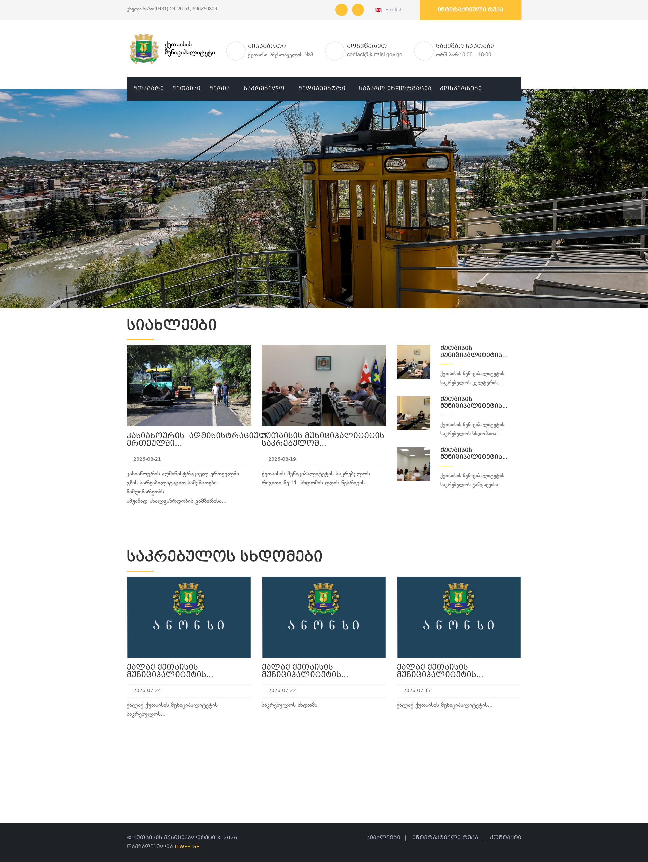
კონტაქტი (505, 838)
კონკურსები (461, 88)
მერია (219, 88)
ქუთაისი (186, 88)
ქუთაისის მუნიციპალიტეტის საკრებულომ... (323, 440)
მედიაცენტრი (322, 88)
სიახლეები (383, 838)
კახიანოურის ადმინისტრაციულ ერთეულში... (197, 440)
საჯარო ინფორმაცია (395, 88)
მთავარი (148, 88)
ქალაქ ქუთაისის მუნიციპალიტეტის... (170, 671)
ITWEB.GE (187, 847)
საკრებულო (264, 88)
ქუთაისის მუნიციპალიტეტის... (473, 352)
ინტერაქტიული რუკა (470, 10)
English (393, 10)
